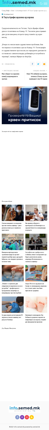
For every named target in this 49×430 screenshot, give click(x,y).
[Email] (44, 64)
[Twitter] (38, 64)
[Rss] (31, 417)
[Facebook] (32, 64)
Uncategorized (8, 14)
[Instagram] (22, 417)
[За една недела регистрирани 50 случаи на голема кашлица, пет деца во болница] (13, 304)
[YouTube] (27, 417)
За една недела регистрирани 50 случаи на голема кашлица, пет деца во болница (12, 317)
